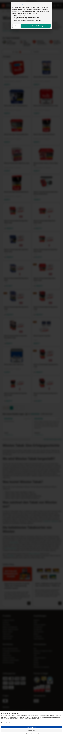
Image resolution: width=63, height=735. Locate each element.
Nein (16, 26)
